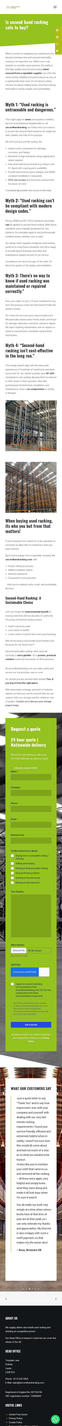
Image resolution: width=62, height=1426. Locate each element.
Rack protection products (27, 873)
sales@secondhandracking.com (28, 1382)
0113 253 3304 (18, 758)
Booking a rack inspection (28, 882)
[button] (55, 7)
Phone (15, 803)
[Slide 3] (29, 1289)
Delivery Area (17, 835)
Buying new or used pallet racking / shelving (32, 857)
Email (14, 819)
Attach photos (17, 945)
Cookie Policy (15, 1422)
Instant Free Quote (18, 1414)
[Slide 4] (32, 1289)
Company (15, 787)
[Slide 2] (26, 1289)
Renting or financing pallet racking (32, 868)
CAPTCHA (15, 965)
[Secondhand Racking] (13, 7)
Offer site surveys (17, 180)
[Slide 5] (35, 1289)
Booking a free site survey (28, 878)
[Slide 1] (23, 1289)
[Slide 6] (38, 1289)
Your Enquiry (17, 891)
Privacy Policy (15, 1418)
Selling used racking (25, 863)
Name (15, 771)
